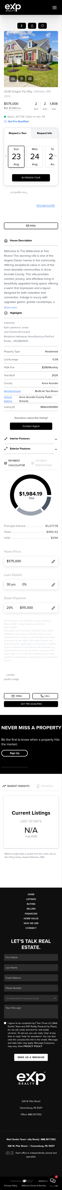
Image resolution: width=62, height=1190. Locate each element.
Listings (31, 899)
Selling (31, 908)
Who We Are (31, 923)
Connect (31, 928)
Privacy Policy (32, 1046)
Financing (31, 913)
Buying (31, 904)
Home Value (31, 918)
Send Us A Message (31, 1057)
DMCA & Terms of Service (33, 1185)
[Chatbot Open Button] (52, 1180)
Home (31, 894)
